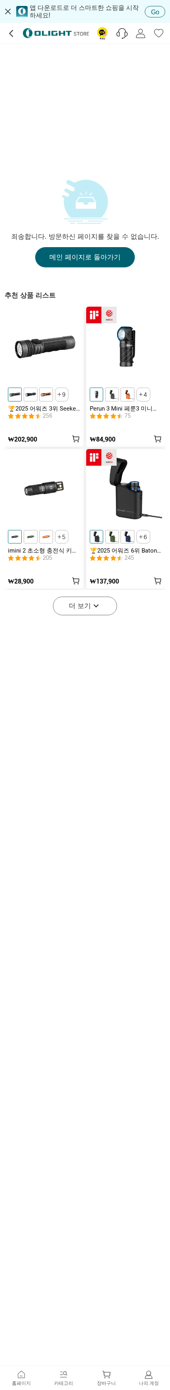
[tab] (21, 1378)
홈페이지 (21, 1383)
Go (155, 11)
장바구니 (106, 1383)
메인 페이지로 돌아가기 (85, 257)
